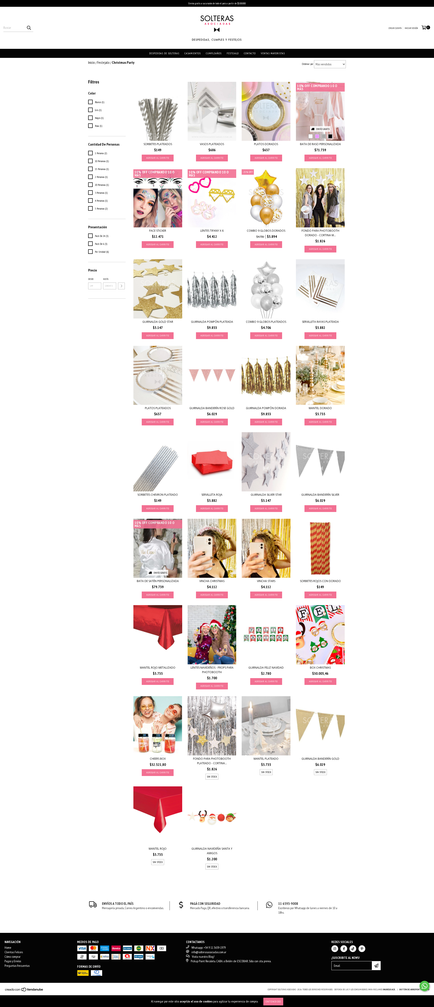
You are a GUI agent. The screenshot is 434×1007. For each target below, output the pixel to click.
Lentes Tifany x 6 (212, 231)
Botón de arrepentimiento (414, 989)
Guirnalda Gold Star (157, 322)
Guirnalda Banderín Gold (320, 759)
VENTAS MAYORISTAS (273, 53)
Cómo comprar (13, 957)
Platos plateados (158, 408)
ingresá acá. (389, 989)
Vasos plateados (212, 144)
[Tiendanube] (24, 991)
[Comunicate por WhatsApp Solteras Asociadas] (424, 986)
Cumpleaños (214, 53)
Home (8, 948)
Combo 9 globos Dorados (266, 231)
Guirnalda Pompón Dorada (266, 408)
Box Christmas (320, 668)
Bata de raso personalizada (320, 144)
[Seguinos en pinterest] (362, 948)
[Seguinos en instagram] (334, 948)
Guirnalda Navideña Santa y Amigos (211, 851)
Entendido (273, 1001)
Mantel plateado (266, 759)
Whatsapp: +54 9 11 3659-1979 (208, 948)
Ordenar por (307, 64)
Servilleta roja (211, 495)
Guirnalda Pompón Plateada (212, 322)
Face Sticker (157, 231)
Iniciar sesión (411, 28)
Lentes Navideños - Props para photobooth (212, 670)
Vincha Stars (266, 581)
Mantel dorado (320, 408)
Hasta (105, 279)
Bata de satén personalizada (158, 581)
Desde (91, 279)
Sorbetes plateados (158, 144)
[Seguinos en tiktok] (352, 948)
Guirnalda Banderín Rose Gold (211, 408)
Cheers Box (158, 759)
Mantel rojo (158, 849)
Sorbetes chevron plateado (157, 495)
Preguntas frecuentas (17, 966)
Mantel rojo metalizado (157, 668)
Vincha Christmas (211, 581)
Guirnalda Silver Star (266, 495)
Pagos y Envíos (13, 961)
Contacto (250, 53)
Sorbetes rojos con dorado (320, 581)
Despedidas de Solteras (164, 53)
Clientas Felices (14, 952)
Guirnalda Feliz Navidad (266, 668)
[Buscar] (28, 28)
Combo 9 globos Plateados (266, 322)
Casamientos (192, 53)
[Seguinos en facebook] (343, 948)
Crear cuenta (395, 28)
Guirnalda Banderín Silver (320, 495)
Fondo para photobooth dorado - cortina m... (320, 233)
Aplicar (121, 286)
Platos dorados (266, 144)
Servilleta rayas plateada (320, 322)
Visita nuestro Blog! (203, 957)
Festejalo (233, 53)
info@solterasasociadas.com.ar (208, 952)
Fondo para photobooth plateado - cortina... (212, 761)
